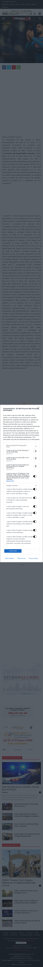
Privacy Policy (33, 558)
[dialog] (21, 483)
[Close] (39, 409)
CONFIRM (13, 551)
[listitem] (21, 446)
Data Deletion (9, 558)
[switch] (35, 451)
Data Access (21, 558)
